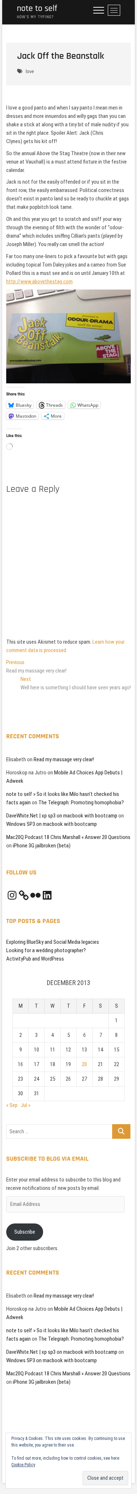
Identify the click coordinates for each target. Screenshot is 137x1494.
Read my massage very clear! (64, 759)
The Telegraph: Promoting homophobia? (81, 802)
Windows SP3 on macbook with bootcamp (51, 824)
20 (84, 1064)
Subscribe (24, 1232)
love (30, 71)
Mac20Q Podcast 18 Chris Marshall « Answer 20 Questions (68, 837)
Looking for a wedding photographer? (46, 950)
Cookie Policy (23, 1464)
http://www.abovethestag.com (39, 281)
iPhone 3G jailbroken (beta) (42, 845)
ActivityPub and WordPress (35, 958)
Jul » (25, 1105)
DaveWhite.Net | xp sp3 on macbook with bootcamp (61, 815)
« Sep (12, 1105)
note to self (37, 8)
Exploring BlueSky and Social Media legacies (52, 942)
